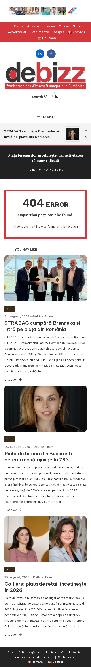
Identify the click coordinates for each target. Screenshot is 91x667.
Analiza (33, 26)
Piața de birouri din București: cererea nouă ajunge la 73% (38, 456)
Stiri (76, 26)
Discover (11, 379)
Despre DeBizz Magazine (24, 652)
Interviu (49, 26)
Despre (58, 32)
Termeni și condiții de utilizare (32, 657)
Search (37, 96)
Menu (49, 117)
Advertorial (17, 32)
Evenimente (39, 32)
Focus (18, 26)
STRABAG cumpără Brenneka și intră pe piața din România (29, 134)
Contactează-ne (68, 657)
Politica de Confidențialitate (64, 652)
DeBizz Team (43, 316)
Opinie (64, 26)
